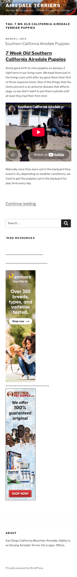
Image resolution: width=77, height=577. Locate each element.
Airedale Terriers (33, 5)
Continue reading (21, 203)
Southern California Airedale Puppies (37, 43)
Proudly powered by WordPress (24, 568)
